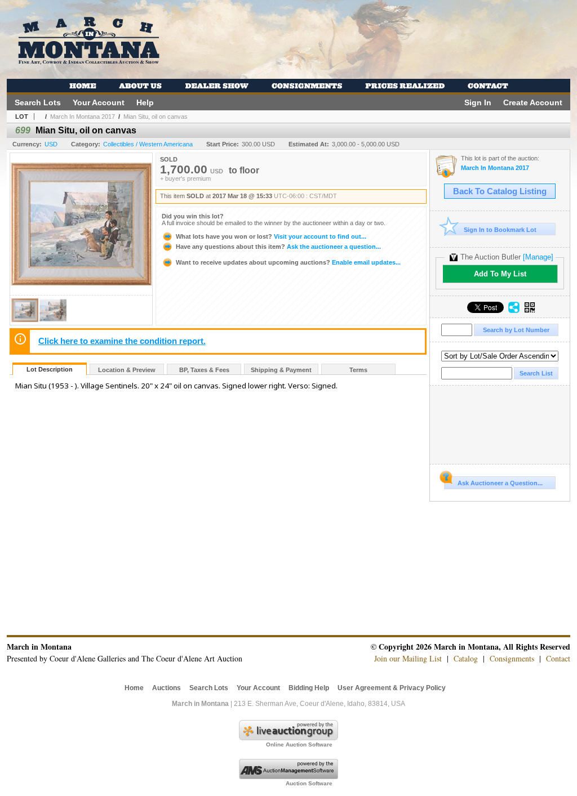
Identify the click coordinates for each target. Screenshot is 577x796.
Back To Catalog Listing (500, 191)
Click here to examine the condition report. (122, 341)
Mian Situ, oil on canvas (155, 116)
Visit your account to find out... (271, 236)
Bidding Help (308, 688)
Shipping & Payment (281, 369)
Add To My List (500, 274)
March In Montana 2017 (82, 116)
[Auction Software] (288, 777)
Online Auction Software (299, 744)
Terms (358, 369)
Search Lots (38, 102)
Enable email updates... (288, 262)
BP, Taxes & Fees (204, 369)
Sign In (477, 102)
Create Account (532, 102)
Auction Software (309, 783)
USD (51, 144)
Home (134, 688)
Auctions (166, 688)
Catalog (466, 658)
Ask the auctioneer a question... (278, 246)
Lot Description (49, 369)
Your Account (99, 102)
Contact (558, 658)
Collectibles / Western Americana (148, 144)
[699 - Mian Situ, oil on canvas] (25, 321)
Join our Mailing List (408, 658)
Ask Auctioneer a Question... (500, 483)
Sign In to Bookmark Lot (500, 229)
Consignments (512, 658)
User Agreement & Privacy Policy (392, 688)
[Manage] (538, 257)
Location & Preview (127, 369)
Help (145, 102)
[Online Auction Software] (288, 738)
